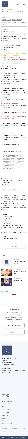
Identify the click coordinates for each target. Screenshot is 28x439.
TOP (3, 9)
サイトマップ (19, 431)
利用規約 (4, 431)
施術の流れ (5, 406)
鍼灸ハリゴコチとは (7, 401)
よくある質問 (5, 409)
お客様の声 (5, 415)
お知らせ (4, 421)
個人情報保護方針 (6, 428)
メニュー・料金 (6, 404)
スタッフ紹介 (5, 412)
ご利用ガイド (11, 431)
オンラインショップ (7, 423)
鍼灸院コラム (10, 9)
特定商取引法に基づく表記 (18, 428)
